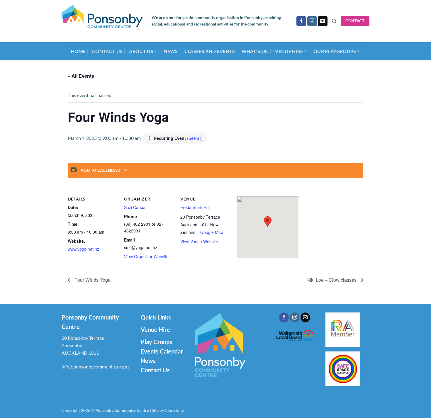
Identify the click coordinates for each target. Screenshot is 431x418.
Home (78, 51)
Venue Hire (155, 329)
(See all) (195, 138)
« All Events (81, 75)
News (171, 51)
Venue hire (289, 51)
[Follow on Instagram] (312, 21)
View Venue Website (199, 241)
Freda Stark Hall (195, 207)
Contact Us (107, 51)
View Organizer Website (146, 256)
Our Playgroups (334, 51)
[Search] (334, 21)
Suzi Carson (135, 207)
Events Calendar (162, 351)
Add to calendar (100, 170)
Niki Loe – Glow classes (332, 279)
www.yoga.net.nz (83, 249)
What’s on (255, 51)
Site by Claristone (168, 410)
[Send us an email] (323, 21)
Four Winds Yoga (92, 279)
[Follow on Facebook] (301, 21)
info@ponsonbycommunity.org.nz (95, 366)
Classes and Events (209, 51)
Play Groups (156, 341)
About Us (141, 51)
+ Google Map (210, 232)
